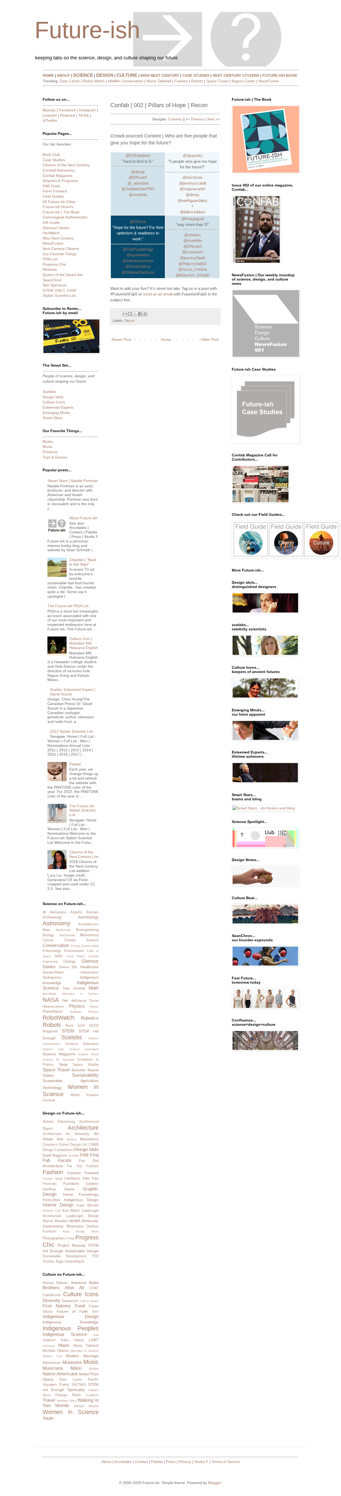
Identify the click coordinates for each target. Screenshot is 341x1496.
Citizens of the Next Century (66, 165)
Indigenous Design (81, 1200)
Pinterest (67, 115)
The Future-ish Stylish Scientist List (82, 810)
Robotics (90, 1018)
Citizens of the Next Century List (83, 854)
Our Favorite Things (59, 254)
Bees (47, 930)
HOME (48, 75)
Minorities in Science (80, 993)
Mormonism (52, 1363)
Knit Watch (71, 1211)
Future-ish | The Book (61, 212)
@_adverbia (137, 183)
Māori (76, 1368)
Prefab (70, 1238)
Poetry (64, 1384)
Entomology (52, 951)
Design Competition (58, 1150)
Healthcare (89, 967)
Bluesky (49, 110)
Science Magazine (59, 1054)
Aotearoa (78, 1282)
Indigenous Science (65, 1334)
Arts (60, 1139)
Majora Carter (243, 81)
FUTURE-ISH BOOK (279, 75)
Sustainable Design (82, 1251)
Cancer (48, 940)
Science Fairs (53, 1049)
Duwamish (70, 1301)
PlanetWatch (52, 1011)
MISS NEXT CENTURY (159, 75)
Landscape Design (82, 1216)
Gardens (92, 1184)
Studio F (201, 1461)
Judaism (49, 1340)
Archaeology (52, 917)
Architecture (83, 1127)
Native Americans (60, 1373)
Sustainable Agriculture (71, 1081)
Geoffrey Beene (58, 1189)
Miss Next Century (58, 238)
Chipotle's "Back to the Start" (82, 562)
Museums (72, 1362)
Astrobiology (88, 917)
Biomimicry (89, 935)
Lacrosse (49, 1345)
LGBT (94, 1340)
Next (211, 119)
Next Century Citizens (61, 248)
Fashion (181, 81)
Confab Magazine (57, 175)
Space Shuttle (86, 1065)
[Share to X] (135, 314)
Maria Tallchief (159, 81)
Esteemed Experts (58, 407)
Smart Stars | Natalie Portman (72, 481)
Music (47, 446)
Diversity (51, 1300)
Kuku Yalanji (72, 1340)
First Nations (57, 1305)
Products (50, 452)
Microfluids (49, 993)
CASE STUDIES (195, 75)
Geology (69, 961)
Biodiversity (63, 929)
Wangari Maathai (86, 1406)
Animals (92, 912)
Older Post (210, 339)
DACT (86, 1144)
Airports (76, 912)
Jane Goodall (73, 988)
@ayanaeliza (138, 255)
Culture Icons (54, 402)
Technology (52, 1087)
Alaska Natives (55, 1283)
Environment (74, 951)
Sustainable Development (64, 1256)
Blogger (214, 1483)
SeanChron (52, 280)
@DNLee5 (138, 177)
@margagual (192, 218)
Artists (48, 1139)
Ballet (94, 1282)
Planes (94, 1006)
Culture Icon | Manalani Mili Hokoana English (83, 643)
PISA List (50, 259)
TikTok (83, 115)
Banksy (72, 1139)
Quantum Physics (84, 1011)
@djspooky (192, 155)
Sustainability (85, 1075)
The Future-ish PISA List (67, 606)
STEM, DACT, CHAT (60, 290)
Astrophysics (88, 924)
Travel (49, 1400)
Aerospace (58, 912)
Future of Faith (72, 1311)
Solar (63, 1064)
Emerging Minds (56, 413)
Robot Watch (94, 81)
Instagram (87, 110)
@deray (138, 171)
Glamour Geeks (56, 228)
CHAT (94, 1288)
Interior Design (58, 1204)
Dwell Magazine (55, 1155)
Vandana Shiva (66, 1400)
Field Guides (53, 196)
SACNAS (79, 1384)
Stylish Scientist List (59, 295)
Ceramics (50, 1144)
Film (86, 1178)
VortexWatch (74, 1261)
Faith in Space (89, 1301)
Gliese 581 (68, 967)
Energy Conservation (85, 945)
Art (96, 1134)
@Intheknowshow (137, 260)
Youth (48, 1418)
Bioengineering (87, 930)
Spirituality (76, 1390)
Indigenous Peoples (71, 1328)
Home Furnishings (81, 1194)
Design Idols (53, 397)
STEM (68, 1030)
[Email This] (125, 314)
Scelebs (49, 392)
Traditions (92, 1395)
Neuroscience (53, 1006)
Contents (175, 119)
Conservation (56, 945)
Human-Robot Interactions (71, 972)
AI (44, 912)
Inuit (96, 1334)
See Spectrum (55, 285)
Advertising (66, 1122)
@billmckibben (192, 212)
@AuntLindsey (138, 266)
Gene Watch (75, 956)
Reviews (50, 269)
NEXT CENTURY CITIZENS (236, 75)
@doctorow (192, 177)
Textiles (49, 1261)
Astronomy (56, 923)
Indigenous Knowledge (71, 1322)
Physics (77, 1006)
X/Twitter (50, 120)
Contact (141, 1461)
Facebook (67, 110)
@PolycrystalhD (192, 263)
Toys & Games (55, 457)
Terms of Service (226, 1461)
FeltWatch (72, 1179)
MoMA (75, 1221)
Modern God (52, 1356)
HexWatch (51, 233)
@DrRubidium (137, 155)
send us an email (158, 294)
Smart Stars (53, 418)
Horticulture (51, 1200)
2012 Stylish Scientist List (71, 731)
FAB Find (89, 1155)
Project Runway (72, 1245)
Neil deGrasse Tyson (80, 1001)
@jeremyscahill (192, 183)
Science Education (82, 1044)
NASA (51, 999)
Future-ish (87, 30)
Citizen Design (69, 1144)
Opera (48, 1379)
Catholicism (52, 1295)
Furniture (71, 1183)
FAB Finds (51, 186)
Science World (88, 1054)
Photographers (54, 1238)
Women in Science (71, 1412)
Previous (198, 119)
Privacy (185, 1461)
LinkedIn (50, 115)
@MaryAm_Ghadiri (192, 275)
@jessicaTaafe (192, 258)
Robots (197, 81)
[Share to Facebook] (140, 314)
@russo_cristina (192, 269)
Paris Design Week (81, 1231)
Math (94, 988)
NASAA (94, 1368)
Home (166, 339)
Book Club (51, 154)
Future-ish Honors (58, 207)
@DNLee (138, 221)
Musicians (75, 1226)
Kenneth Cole (52, 1210)
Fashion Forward (83, 1173)
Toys (59, 1261)
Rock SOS (75, 1026)
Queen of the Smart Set (63, 275)
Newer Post (121, 339)
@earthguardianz (193, 200)
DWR (95, 1144)
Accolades (123, 1461)
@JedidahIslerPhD (137, 189)
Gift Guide (51, 222)
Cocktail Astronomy (59, 170)
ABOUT (63, 75)
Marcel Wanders (55, 1221)
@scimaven (192, 252)
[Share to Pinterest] (145, 314)
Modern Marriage (82, 1356)
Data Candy (70, 81)
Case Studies (54, 160)
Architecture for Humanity (66, 1134)
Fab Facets (57, 1160)
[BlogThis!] (130, 314)
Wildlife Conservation (125, 81)
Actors (48, 1121)
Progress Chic (54, 264)
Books (48, 441)
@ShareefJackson (138, 272)
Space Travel (217, 81)
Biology (48, 935)
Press (171, 1461)
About (106, 1461)
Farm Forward (55, 191)
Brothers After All (63, 1287)
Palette (75, 764)
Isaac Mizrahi (87, 1205)
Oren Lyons (70, 1379)
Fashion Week (53, 1178)
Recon (130, 321)
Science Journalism (84, 1049)
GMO (58, 956)
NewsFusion (268, 81)
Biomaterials (67, 935)
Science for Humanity (59, 1059)
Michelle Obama (55, 1351)
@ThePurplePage (138, 249)
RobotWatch (58, 1017)
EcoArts (74, 1155)
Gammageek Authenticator (65, 217)
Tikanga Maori (68, 1395)
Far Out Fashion (83, 1166)
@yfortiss (192, 235)
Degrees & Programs (60, 181)
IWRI (95, 1311)
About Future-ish (83, 518)
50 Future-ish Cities (59, 202)
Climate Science (81, 940)
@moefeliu (138, 194)
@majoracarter (193, 189)
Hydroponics (52, 977)
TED (95, 1256)
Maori (64, 1345)
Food (80, 1305)
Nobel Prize (89, 1374)
